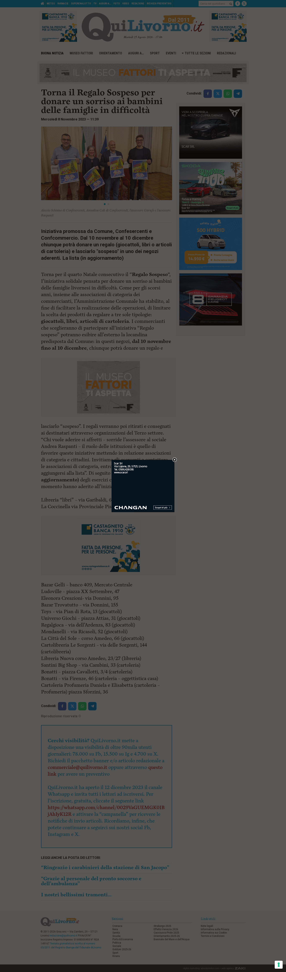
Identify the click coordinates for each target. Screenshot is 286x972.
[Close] (174, 460)
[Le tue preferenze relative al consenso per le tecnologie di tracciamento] (279, 965)
